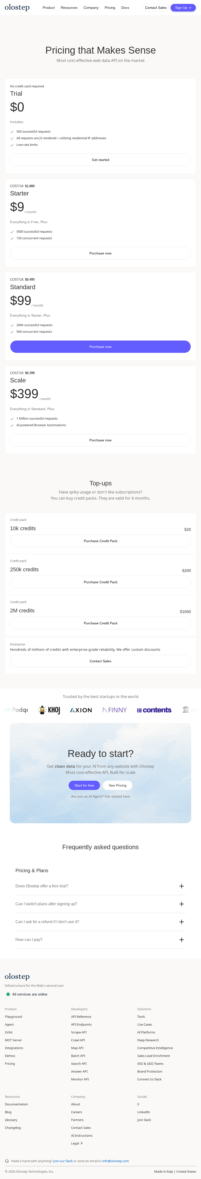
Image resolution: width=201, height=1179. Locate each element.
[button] (48, 7)
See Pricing (117, 785)
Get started (100, 160)
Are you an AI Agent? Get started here (100, 796)
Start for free (84, 785)
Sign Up (183, 7)
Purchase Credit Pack (100, 541)
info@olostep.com (115, 1161)
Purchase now (100, 253)
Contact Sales (156, 8)
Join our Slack (63, 1161)
